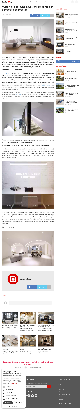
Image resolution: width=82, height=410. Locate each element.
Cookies (60, 396)
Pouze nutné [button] (18, 402)
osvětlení (12, 227)
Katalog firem (39, 2)
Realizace (32, 2)
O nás (60, 384)
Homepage (4, 15)
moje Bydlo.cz (8, 14)
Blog (9, 15)
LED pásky (18, 94)
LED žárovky (6, 73)
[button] (13, 406)
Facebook (75, 61)
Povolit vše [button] (8, 402)
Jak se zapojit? (62, 389)
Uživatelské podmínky (64, 391)
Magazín (47, 2)
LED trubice (46, 85)
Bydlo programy (62, 386)
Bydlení (13, 15)
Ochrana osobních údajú (64, 394)
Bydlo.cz (61, 404)
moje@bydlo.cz (37, 367)
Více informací (14, 383)
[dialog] (14, 388)
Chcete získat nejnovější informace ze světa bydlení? (35, 383)
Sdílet (36, 15)
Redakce (61, 399)
